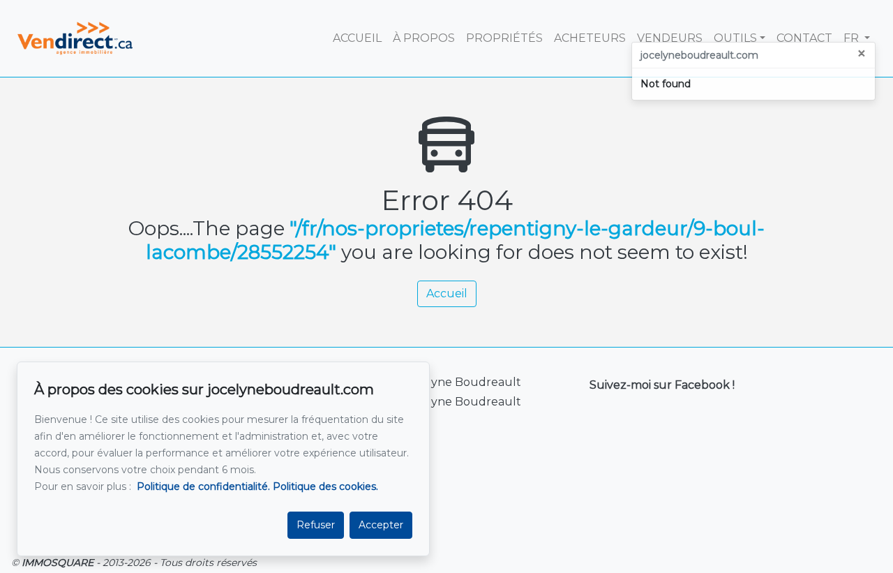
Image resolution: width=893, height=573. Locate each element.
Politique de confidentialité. (203, 486)
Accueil (446, 293)
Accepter (381, 525)
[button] (857, 38)
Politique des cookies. (325, 486)
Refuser (316, 525)
